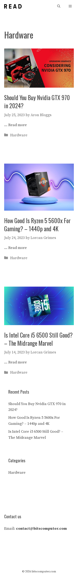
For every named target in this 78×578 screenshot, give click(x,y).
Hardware (18, 135)
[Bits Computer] (13, 6)
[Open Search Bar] (58, 6)
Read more (17, 125)
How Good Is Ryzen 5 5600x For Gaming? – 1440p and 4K (37, 224)
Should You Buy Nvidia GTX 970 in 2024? (37, 101)
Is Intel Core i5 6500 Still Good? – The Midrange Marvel (38, 339)
